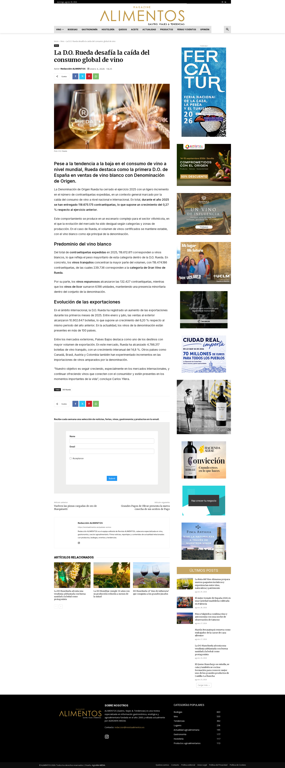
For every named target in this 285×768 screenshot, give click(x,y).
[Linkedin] (225, 2)
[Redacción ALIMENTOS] (66, 532)
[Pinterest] (89, 76)
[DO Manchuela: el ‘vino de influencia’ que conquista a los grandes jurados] (151, 575)
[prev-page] (56, 606)
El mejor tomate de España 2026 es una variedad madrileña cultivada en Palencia (213, 601)
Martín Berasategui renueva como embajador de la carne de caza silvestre (213, 632)
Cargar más (203, 685)
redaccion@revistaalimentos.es (129, 727)
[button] (227, 29)
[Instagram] (222, 2)
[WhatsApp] (96, 76)
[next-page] (60, 606)
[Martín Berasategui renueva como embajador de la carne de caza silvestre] (185, 634)
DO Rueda (67, 389)
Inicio (56, 41)
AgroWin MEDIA (98, 765)
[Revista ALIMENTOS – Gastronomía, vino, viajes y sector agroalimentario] (142, 15)
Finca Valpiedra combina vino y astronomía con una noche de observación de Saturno (211, 617)
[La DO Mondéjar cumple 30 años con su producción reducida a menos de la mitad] (112, 575)
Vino (62, 41)
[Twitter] (82, 76)
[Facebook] (75, 76)
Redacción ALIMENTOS (73, 68)
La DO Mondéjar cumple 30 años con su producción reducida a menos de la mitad (112, 594)
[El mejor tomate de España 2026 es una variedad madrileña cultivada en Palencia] (185, 602)
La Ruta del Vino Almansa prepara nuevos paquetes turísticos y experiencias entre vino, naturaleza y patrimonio (212, 583)
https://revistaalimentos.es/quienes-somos (94, 527)
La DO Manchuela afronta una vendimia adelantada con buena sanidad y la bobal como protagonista (70, 595)
